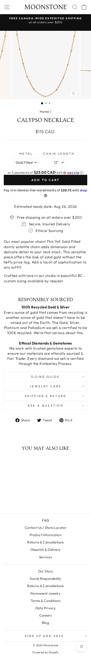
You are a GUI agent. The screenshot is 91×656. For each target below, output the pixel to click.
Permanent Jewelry (45, 593)
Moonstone (45, 7)
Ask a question (45, 405)
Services (45, 557)
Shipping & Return (45, 396)
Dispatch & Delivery (45, 549)
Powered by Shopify (45, 652)
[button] (45, 172)
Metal (26, 153)
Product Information (45, 535)
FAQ (45, 520)
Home (44, 111)
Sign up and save (44, 636)
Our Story (45, 571)
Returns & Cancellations (45, 542)
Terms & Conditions (45, 601)
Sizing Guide (45, 376)
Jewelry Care (45, 386)
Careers (45, 615)
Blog (45, 623)
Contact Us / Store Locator (45, 528)
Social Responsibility (45, 578)
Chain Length (58, 153)
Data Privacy (45, 608)
